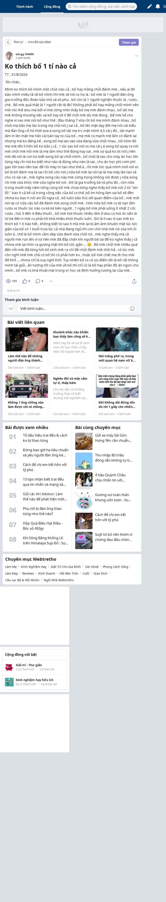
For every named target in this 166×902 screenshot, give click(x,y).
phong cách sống (115, 567)
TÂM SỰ (18, 42)
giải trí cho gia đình (66, 567)
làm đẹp (11, 573)
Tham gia (129, 42)
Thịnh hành (24, 7)
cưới (86, 573)
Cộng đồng (52, 7)
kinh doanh (46, 573)
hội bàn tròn (69, 573)
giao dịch (100, 573)
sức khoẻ (92, 567)
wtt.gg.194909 (25, 54)
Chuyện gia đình (39, 42)
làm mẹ (11, 567)
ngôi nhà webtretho (59, 580)
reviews (28, 573)
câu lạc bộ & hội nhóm (22, 580)
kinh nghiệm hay (33, 567)
